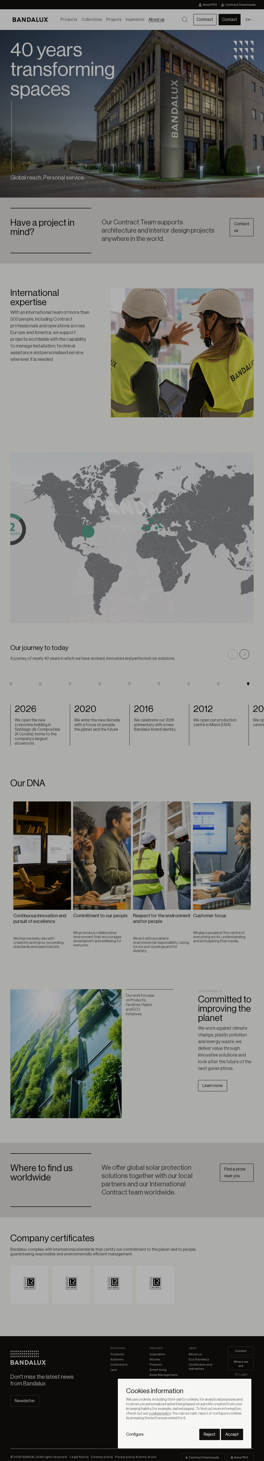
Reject (210, 1434)
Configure (135, 1434)
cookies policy (160, 1413)
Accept (232, 1434)
